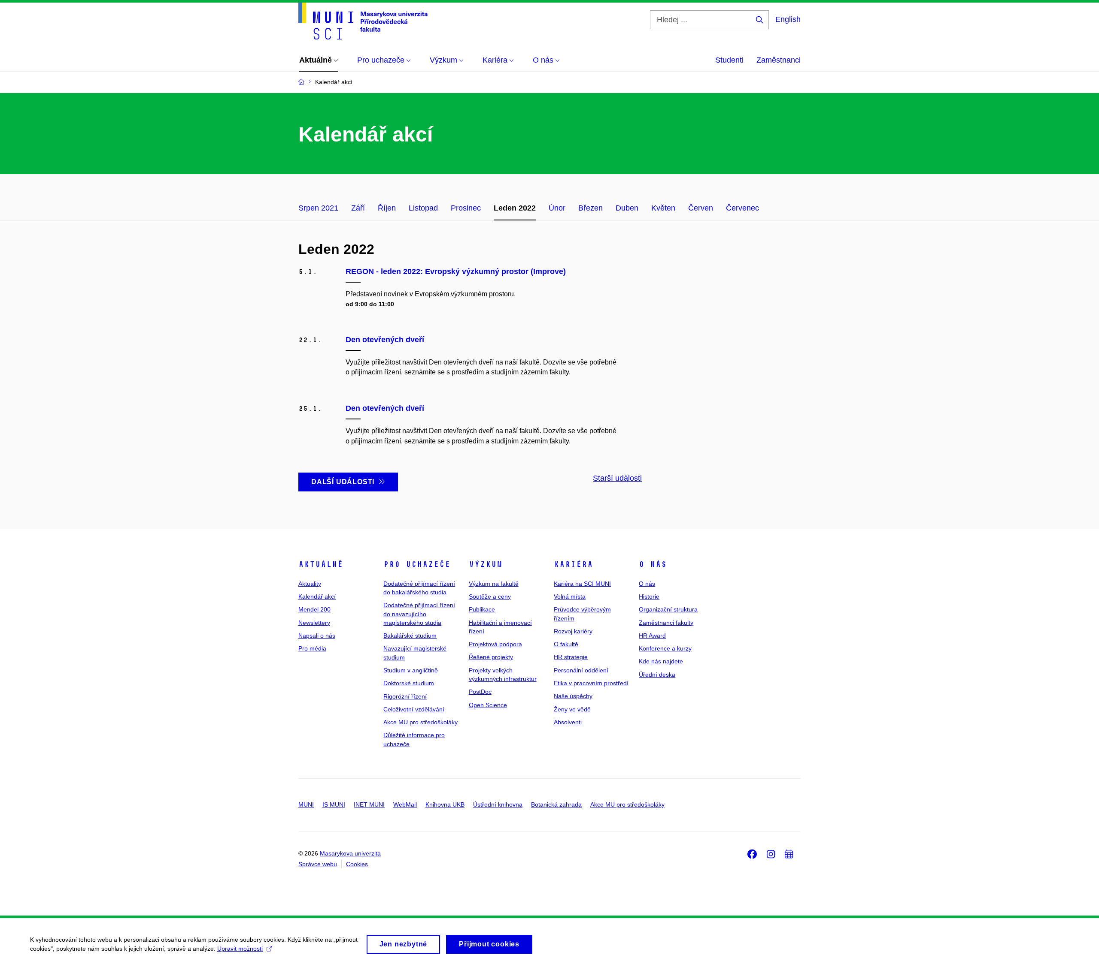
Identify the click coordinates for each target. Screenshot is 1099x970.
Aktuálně (320, 564)
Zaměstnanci (778, 60)
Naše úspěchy (573, 696)
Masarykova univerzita (350, 853)
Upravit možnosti (240, 948)
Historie (649, 596)
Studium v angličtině (410, 670)
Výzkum (485, 564)
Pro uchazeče (416, 564)
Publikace (482, 609)
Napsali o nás (316, 635)
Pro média (312, 648)
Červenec (742, 208)
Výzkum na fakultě (494, 583)
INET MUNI (369, 804)
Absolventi (568, 722)
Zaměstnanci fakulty (666, 622)
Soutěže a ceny (490, 596)
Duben (627, 208)
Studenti (729, 60)
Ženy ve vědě (572, 709)
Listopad (423, 208)
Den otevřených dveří (385, 339)
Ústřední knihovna (497, 804)
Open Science (488, 705)
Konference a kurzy (665, 648)
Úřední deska (657, 674)
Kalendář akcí (317, 596)
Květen (663, 208)
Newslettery (314, 622)
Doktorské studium (408, 683)
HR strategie (571, 657)
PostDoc (480, 691)
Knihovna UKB (444, 804)
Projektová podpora (495, 644)
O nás (653, 564)
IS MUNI (333, 804)
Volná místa (570, 596)
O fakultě (566, 644)
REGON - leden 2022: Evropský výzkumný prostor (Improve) (456, 271)
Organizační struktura (668, 609)
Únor (557, 208)
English (788, 19)
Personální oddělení (581, 670)
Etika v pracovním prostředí (591, 683)
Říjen (387, 208)
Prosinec (466, 208)
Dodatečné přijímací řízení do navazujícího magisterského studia (419, 614)
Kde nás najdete (661, 661)
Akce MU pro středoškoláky (420, 722)
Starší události (617, 478)
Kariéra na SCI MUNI (582, 583)
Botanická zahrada (556, 804)
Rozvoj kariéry (573, 631)
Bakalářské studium (410, 635)
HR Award (652, 635)
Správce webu (317, 864)
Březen (590, 208)
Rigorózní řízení (405, 696)
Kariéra (573, 564)
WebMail (405, 804)
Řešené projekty (491, 657)
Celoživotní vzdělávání (413, 709)
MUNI (306, 804)
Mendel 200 (314, 609)
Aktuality (309, 583)
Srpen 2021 (318, 208)
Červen (700, 208)
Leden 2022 (515, 208)
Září (358, 208)
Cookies (357, 864)
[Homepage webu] (363, 21)
